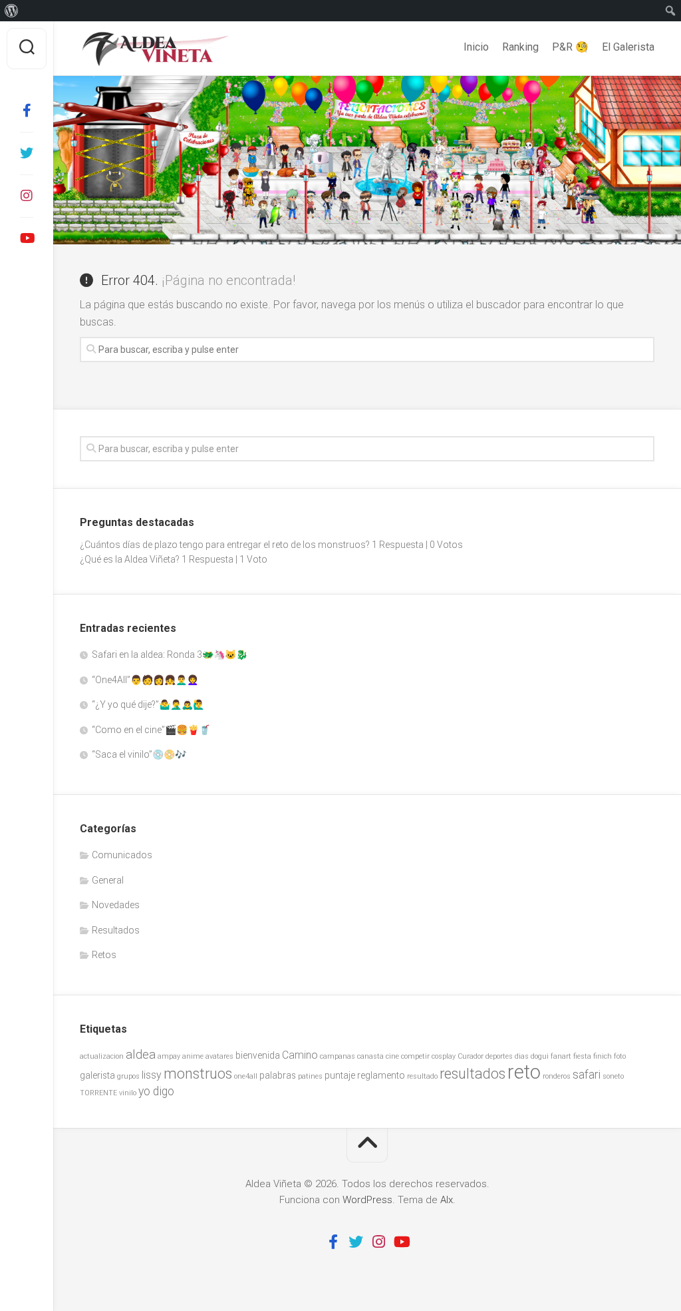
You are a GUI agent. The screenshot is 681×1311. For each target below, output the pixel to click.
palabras (277, 1075)
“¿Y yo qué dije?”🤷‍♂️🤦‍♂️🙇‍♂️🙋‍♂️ (148, 704)
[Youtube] (26, 238)
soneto (613, 1076)
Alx (446, 1200)
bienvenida (257, 1055)
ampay (169, 1056)
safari (587, 1074)
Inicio (476, 47)
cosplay (444, 1056)
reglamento (381, 1075)
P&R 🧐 (570, 47)
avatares (219, 1056)
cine (392, 1056)
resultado (422, 1076)
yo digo (156, 1091)
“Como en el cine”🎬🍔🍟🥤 (151, 729)
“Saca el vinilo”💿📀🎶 (139, 754)
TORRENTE (98, 1093)
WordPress (367, 1200)
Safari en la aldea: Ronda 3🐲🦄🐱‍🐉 (169, 654)
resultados (472, 1073)
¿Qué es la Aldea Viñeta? (130, 559)
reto (524, 1072)
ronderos (557, 1076)
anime (193, 1056)
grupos (128, 1076)
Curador (470, 1056)
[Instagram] (26, 195)
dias (522, 1056)
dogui (540, 1056)
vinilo (127, 1093)
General (108, 880)
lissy (152, 1075)
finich (602, 1056)
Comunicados (122, 855)
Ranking (520, 47)
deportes (499, 1056)
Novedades (116, 905)
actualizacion (102, 1056)
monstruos (198, 1073)
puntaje (340, 1075)
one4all (245, 1076)
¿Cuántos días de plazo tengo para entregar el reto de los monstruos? (225, 544)
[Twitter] (26, 153)
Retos (104, 954)
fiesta (582, 1056)
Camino (300, 1055)
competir (415, 1056)
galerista (97, 1075)
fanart (561, 1056)
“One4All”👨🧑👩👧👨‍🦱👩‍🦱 (145, 679)
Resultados (116, 930)
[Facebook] (26, 110)
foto (620, 1056)
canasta (370, 1056)
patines (310, 1076)
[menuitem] (11, 10)
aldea (141, 1054)
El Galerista (628, 47)
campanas (337, 1056)
